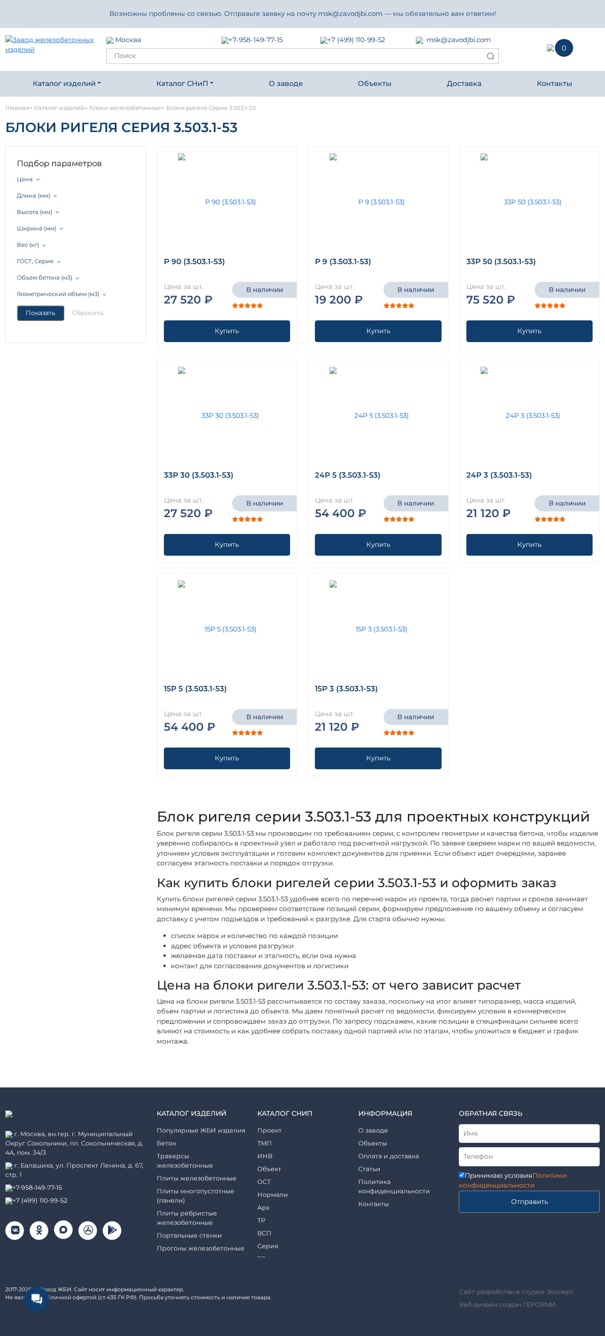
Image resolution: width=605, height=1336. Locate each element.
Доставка (464, 83)
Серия (267, 1246)
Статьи (369, 1169)
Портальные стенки (189, 1235)
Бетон (166, 1143)
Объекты (375, 83)
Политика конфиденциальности (394, 1186)
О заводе (286, 83)
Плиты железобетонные (197, 1178)
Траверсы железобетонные (185, 1160)
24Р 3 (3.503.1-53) (499, 475)
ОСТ (264, 1182)
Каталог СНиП (182, 83)
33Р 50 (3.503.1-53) (501, 261)
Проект (269, 1130)
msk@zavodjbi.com (459, 39)
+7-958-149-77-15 (256, 39)
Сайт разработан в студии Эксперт (516, 1292)
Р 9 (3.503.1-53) (343, 261)
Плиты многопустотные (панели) (195, 1195)
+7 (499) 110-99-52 (356, 39)
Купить (227, 331)
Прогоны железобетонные (200, 1248)
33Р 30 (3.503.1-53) (198, 475)
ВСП (264, 1233)
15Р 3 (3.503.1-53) (346, 688)
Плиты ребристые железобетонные (187, 1218)
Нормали (272, 1195)
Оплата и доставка (388, 1156)
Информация (385, 1113)
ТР (261, 1220)
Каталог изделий (64, 83)
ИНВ (264, 1156)
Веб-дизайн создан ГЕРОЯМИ (507, 1305)
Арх (263, 1207)
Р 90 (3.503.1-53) (194, 261)
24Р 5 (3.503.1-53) (347, 475)
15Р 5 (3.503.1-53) (195, 688)
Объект (269, 1169)
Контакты (554, 83)
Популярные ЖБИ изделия (201, 1130)
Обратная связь (491, 1113)
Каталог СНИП (284, 1113)
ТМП (264, 1143)
